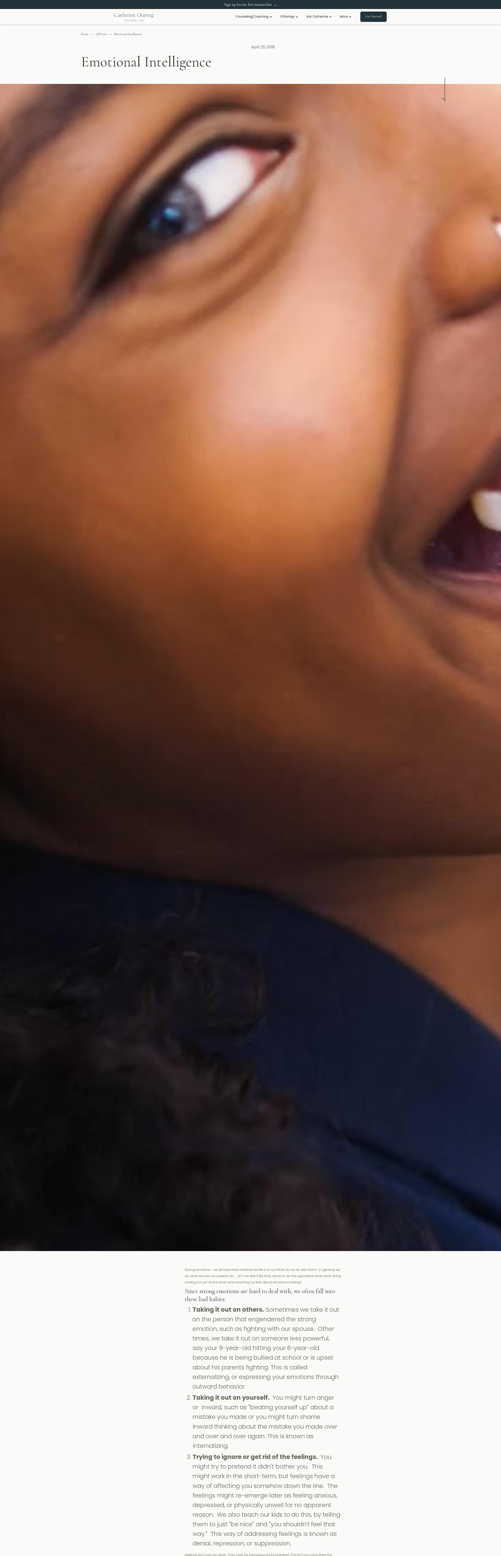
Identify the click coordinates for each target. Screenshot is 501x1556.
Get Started (373, 16)
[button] (254, 17)
